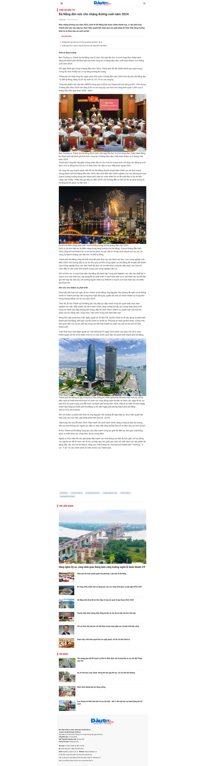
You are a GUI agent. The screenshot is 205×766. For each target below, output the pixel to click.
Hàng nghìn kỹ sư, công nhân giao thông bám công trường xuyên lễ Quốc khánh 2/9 (102, 567)
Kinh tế (62, 53)
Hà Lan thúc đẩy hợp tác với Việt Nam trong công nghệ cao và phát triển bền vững (108, 626)
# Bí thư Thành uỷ (125, 493)
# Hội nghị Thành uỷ (76, 493)
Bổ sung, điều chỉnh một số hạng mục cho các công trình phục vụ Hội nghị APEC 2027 (109, 587)
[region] (102, 472)
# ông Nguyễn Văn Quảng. (67, 496)
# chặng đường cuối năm (110, 493)
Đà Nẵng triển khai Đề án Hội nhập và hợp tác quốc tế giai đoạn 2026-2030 (105, 600)
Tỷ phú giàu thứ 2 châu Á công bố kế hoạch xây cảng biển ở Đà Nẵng (84, 46)
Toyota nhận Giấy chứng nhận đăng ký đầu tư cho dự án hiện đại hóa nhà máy (106, 613)
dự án (109, 162)
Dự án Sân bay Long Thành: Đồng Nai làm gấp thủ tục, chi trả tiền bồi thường (106, 673)
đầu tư (98, 162)
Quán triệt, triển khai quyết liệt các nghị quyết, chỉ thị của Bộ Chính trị (103, 639)
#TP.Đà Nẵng (63, 493)
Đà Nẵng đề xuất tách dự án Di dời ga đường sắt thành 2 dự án (82, 42)
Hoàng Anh (62, 20)
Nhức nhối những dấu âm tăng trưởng (91, 687)
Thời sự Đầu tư (67, 10)
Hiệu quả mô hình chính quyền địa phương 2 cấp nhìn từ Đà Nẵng (101, 573)
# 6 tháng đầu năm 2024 (92, 493)
